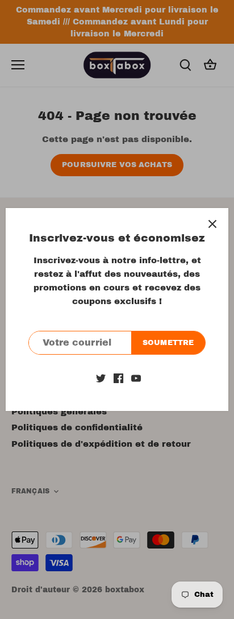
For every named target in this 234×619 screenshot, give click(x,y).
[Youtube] (136, 378)
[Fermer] (212, 223)
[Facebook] (118, 378)
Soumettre (168, 343)
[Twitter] (101, 378)
